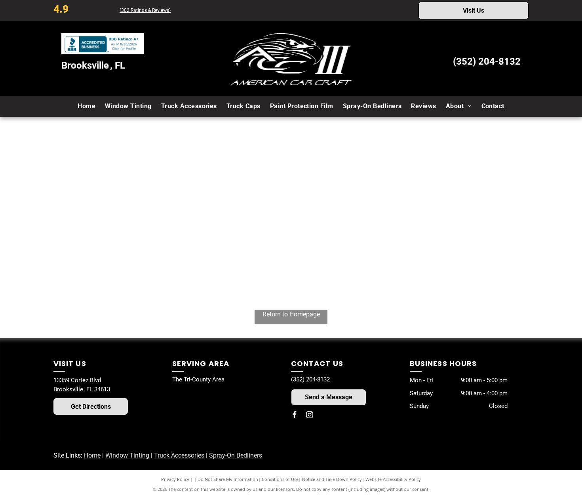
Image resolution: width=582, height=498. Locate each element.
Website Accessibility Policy (393, 479)
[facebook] (294, 416)
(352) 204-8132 (487, 61)
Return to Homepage (291, 314)
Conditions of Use (280, 479)
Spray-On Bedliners (235, 455)
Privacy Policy (175, 479)
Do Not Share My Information (228, 479)
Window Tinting (127, 455)
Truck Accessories (179, 455)
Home (92, 455)
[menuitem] (86, 106)
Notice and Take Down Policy (332, 479)
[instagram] (309, 416)
